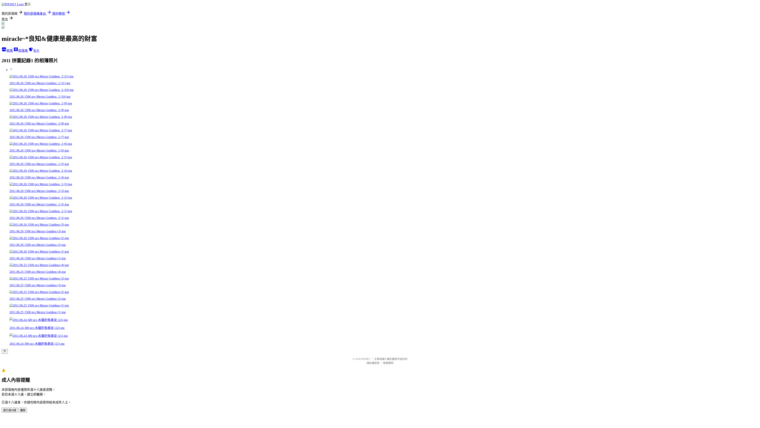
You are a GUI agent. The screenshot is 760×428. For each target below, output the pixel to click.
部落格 (23, 50)
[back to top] (5, 351)
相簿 (9, 50)
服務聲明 (388, 362)
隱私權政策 (373, 362)
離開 (22, 410)
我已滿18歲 (9, 410)
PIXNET (365, 358)
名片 (36, 50)
